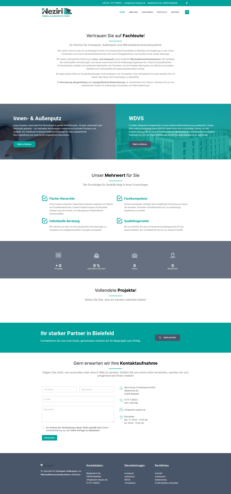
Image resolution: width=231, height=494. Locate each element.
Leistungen (147, 12)
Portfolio (162, 12)
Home (122, 12)
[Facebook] (187, 3)
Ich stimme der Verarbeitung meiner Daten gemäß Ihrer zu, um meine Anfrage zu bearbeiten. (77, 429)
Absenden (49, 437)
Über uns (133, 12)
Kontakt (175, 12)
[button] (187, 12)
